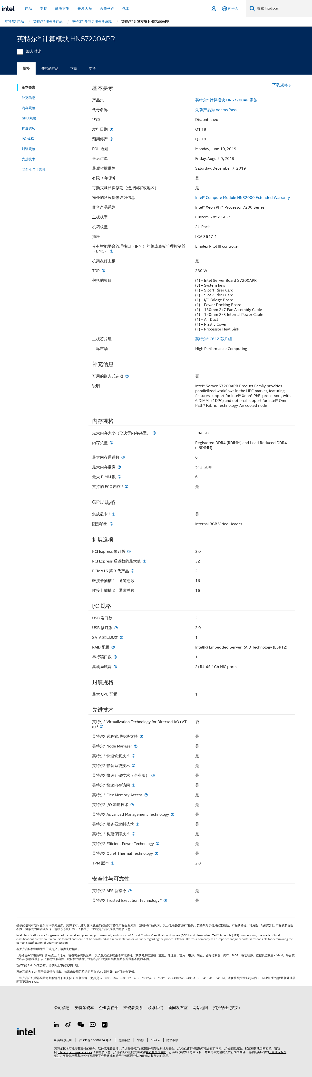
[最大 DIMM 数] (119, 477)
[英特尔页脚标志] (27, 1031)
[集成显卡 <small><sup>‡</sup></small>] (113, 514)
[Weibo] (68, 1025)
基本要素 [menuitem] (28, 87)
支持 (92, 68)
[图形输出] (111, 524)
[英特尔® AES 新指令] (130, 891)
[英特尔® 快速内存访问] (133, 785)
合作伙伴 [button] (107, 8)
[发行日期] (111, 129)
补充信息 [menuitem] (28, 98)
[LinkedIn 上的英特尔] (56, 1025)
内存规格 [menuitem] (28, 108)
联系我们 (155, 1007)
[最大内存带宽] (119, 467)
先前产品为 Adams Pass (215, 109)
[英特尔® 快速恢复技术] (133, 756)
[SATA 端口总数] (121, 637)
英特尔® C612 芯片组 (213, 339)
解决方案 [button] (62, 8)
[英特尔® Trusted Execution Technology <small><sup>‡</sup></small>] (165, 900)
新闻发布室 (178, 1007)
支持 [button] (43, 8)
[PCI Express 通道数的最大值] (144, 561)
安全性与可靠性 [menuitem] (34, 169)
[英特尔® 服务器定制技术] (137, 824)
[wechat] (80, 1025)
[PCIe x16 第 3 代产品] (132, 571)
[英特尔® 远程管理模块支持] (141, 736)
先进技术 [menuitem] (28, 159)
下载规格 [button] (280, 85)
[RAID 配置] (113, 647)
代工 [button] (126, 8)
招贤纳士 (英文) (226, 1007)
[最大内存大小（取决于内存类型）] (154, 433)
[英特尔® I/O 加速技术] (132, 805)
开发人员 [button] (85, 8)
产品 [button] (28, 8)
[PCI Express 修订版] (129, 551)
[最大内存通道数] (123, 457)
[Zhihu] (104, 1025)
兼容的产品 (49, 68)
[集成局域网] (115, 667)
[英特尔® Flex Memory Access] (146, 795)
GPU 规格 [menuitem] (29, 118)
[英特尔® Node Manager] (135, 746)
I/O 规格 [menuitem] (28, 138)
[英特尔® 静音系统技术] (133, 766)
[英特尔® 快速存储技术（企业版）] (153, 775)
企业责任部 (108, 1007)
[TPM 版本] (112, 863)
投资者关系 (133, 1007)
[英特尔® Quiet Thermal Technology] (156, 853)
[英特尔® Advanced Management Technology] (172, 814)
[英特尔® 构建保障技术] (133, 834)
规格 (26, 68)
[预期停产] (111, 139)
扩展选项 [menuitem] (28, 128)
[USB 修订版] (116, 628)
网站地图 (200, 1007)
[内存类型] (111, 443)
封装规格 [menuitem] (28, 149)
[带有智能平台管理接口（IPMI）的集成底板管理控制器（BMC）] (111, 251)
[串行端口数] (115, 657)
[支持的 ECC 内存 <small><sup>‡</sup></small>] (126, 487)
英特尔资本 (84, 1007)
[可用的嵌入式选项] (127, 376)
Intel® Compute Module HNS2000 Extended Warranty (242, 197)
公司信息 (62, 1007)
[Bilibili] (92, 1025)
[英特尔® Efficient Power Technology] (157, 844)
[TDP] (103, 271)
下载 (73, 68)
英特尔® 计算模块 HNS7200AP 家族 (226, 100)
